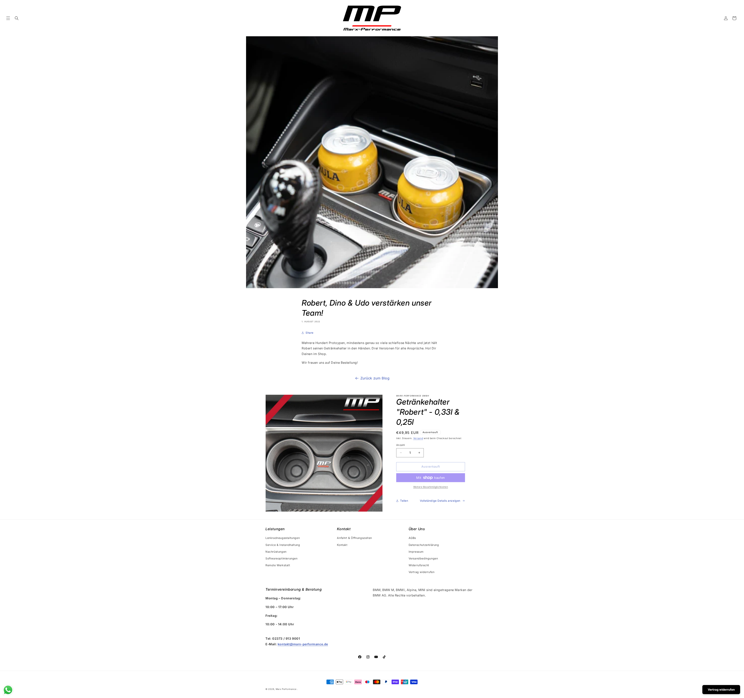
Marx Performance (286, 689)
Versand (418, 438)
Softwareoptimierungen (281, 558)
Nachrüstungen (276, 551)
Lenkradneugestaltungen (282, 538)
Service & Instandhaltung (282, 544)
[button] (8, 18)
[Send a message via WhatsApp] (8, 690)
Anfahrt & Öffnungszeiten (354, 538)
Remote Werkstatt (277, 565)
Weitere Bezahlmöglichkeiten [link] (430, 486)
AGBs (412, 538)
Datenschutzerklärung (424, 544)
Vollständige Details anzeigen (440, 500)
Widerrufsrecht (419, 565)
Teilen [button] (404, 500)
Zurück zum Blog (375, 378)
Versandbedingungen (423, 558)
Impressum (416, 551)
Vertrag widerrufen (422, 572)
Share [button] (309, 332)
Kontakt (342, 544)
